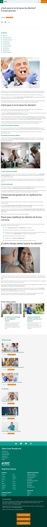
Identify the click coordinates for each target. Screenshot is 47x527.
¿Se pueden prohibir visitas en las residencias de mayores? (13, 352)
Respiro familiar (30, 482)
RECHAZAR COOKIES (23, 519)
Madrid (14, 481)
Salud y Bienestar (6, 41)
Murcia (14, 483)
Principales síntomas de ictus (7, 401)
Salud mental (29, 483)
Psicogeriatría (29, 478)
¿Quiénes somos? (5, 451)
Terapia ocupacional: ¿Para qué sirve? (9, 416)
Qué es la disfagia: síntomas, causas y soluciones (11, 431)
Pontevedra (4, 485)
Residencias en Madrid (6, 492)
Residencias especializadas (33, 472)
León (13, 479)
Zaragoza (14, 488)
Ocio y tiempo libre (6, 43)
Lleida (3, 481)
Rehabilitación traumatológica (32, 480)
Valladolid (3, 486)
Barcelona (3, 477)
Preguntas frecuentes (5, 454)
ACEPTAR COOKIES (23, 515)
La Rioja (3, 479)
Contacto (3, 459)
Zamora (3, 488)
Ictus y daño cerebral (31, 477)
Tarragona (14, 485)
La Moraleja (4, 495)
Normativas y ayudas (7, 37)
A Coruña (3, 474)
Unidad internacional (31, 486)
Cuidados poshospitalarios (32, 475)
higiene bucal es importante (10, 94)
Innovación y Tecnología (7, 39)
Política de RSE (4, 457)
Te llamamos (44, 1)
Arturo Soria (4, 494)
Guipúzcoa (14, 477)
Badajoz (14, 476)
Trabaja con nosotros (5, 452)
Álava (14, 474)
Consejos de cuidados (7, 45)
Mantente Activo (6, 49)
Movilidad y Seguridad (7, 52)
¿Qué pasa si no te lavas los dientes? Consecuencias (12, 382)
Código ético (4, 456)
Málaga (3, 483)
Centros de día (30, 490)
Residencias (4, 472)
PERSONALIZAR (23, 523)
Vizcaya (14, 486)
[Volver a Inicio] (5, 1)
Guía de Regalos (6, 47)
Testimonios (5, 35)
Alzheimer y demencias (31, 474)
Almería (3, 476)
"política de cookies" (17, 503)
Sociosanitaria (29, 485)
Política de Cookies (18, 507)
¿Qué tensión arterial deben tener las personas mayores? (13, 367)
